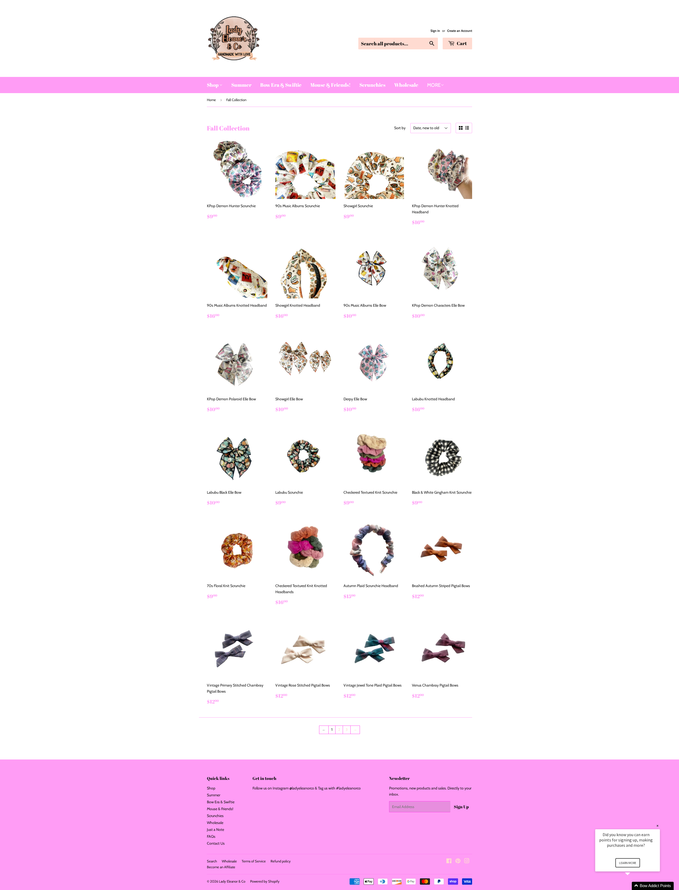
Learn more (627, 863)
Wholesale (406, 84)
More (434, 85)
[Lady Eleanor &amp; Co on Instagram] (466, 861)
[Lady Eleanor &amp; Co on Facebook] (449, 861)
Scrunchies (372, 84)
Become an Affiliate (221, 867)
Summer (241, 84)
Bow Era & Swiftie (281, 84)
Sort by (400, 127)
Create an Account (459, 31)
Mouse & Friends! (330, 84)
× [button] (657, 825)
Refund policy (281, 861)
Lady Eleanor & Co (232, 881)
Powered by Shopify (265, 881)
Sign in (435, 31)
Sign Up (461, 807)
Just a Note (215, 829)
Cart (461, 43)
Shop (213, 84)
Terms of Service (254, 861)
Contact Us (216, 843)
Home (211, 100)
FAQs (211, 836)
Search (212, 861)
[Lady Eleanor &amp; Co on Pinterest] (458, 861)
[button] (634, 886)
